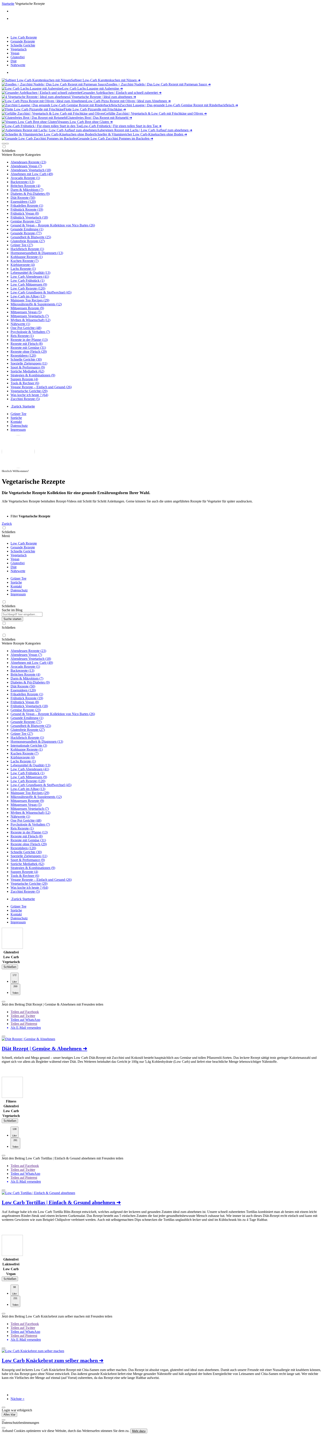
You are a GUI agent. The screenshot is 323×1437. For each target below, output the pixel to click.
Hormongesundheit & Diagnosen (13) (37, 253)
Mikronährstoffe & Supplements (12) (36, 304)
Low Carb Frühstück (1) (27, 280)
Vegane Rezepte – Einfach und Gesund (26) (41, 387)
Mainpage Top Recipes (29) (30, 300)
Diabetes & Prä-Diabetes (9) (30, 194)
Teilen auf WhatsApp (25, 1020)
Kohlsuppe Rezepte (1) (27, 257)
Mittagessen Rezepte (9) (27, 308)
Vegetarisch (19, 49)
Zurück (7, 523)
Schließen (10, 967)
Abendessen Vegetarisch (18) (31, 170)
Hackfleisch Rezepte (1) (27, 249)
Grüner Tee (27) (22, 245)
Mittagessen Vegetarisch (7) (30, 316)
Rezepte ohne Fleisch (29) (29, 351)
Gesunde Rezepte (23, 41)
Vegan (15, 53)
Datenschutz (19, 425)
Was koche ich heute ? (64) (29, 395)
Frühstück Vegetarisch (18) (29, 217)
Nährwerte (18, 65)
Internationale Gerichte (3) (29, 745)
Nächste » (17, 1399)
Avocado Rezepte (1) (25, 178)
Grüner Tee (18, 414)
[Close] (3, 1420)
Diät (13, 61)
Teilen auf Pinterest (24, 1024)
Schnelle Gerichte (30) (26, 359)
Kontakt (16, 422)
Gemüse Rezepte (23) (26, 221)
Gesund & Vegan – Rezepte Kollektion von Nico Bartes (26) (53, 225)
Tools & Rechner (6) (25, 383)
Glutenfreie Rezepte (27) (28, 241)
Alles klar (9, 1414)
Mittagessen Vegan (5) (26, 312)
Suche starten (12, 619)
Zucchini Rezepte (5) (25, 399)
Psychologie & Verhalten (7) (30, 332)
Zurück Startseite (23, 406)
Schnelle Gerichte (23, 45)
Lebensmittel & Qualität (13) (30, 272)
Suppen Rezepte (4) (24, 379)
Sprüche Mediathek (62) (27, 371)
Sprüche (16, 418)
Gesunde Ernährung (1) (27, 229)
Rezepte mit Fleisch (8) (27, 343)
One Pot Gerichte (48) (26, 328)
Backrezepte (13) (22, 182)
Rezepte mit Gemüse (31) (28, 347)
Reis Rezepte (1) (22, 336)
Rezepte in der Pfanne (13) (29, 340)
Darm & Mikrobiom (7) (27, 190)
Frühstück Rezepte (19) (27, 209)
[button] (3, 143)
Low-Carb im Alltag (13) (28, 296)
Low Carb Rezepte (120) (28, 288)
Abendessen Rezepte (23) (28, 162)
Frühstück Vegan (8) (25, 213)
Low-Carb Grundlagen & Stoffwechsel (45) (41, 292)
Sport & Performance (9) (28, 367)
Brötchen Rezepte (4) (25, 186)
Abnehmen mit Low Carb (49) (32, 174)
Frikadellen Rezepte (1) (27, 205)
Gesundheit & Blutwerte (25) (31, 237)
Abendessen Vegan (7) (26, 166)
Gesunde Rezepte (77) (26, 233)
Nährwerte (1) (20, 324)
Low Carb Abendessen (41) (30, 276)
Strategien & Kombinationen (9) (33, 375)
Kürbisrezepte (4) (23, 265)
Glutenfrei (18, 57)
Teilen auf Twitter (23, 1016)
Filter (15, 516)
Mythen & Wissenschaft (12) (30, 320)
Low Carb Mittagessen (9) (29, 284)
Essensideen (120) (23, 201)
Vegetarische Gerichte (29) (29, 391)
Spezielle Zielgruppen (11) (29, 363)
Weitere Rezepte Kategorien (21, 155)
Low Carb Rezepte (24, 37)
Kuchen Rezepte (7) (24, 261)
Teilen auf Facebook (25, 1012)
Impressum (18, 429)
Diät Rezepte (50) (23, 197)
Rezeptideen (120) (23, 355)
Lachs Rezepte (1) (23, 269)
